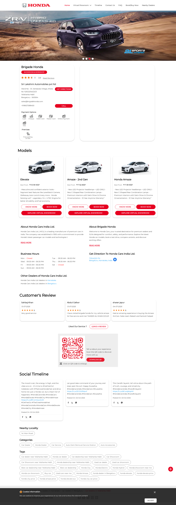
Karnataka (52, 280)
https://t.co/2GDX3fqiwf (77, 391)
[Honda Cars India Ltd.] (36, 6)
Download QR (95, 359)
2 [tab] (86, 59)
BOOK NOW (52, 207)
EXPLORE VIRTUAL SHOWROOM (41, 213)
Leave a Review (99, 326)
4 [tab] (93, 59)
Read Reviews (48, 78)
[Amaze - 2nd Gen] (88, 167)
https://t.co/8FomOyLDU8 (32, 400)
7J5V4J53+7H (94, 258)
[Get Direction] (115, 261)
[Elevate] (41, 167)
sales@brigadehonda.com (32, 101)
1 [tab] (83, 59)
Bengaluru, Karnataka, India (100, 260)
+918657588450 (27, 105)
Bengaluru (52, 283)
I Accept (150, 500)
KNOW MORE (31, 207)
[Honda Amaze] (135, 167)
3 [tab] (90, 59)
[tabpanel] (88, 36)
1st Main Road (27, 433)
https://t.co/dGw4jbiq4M (123, 391)
